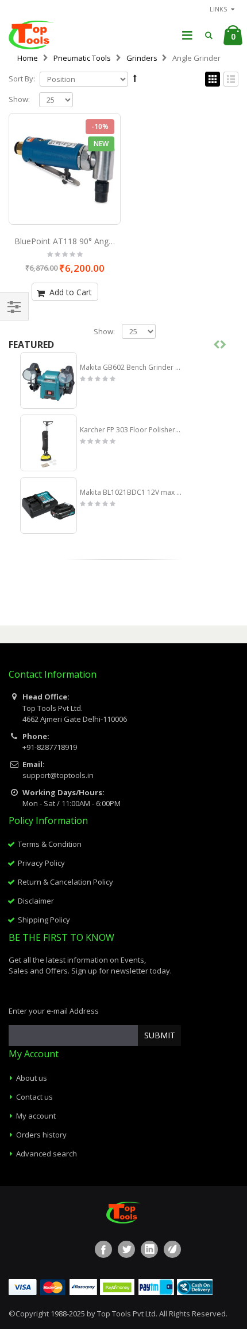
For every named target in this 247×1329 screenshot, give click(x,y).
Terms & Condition (50, 844)
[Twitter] (126, 1249)
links (218, 9)
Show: (19, 99)
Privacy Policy (41, 863)
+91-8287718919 (49, 747)
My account (36, 1116)
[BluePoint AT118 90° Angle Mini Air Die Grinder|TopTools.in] (64, 168)
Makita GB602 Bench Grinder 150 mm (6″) (131, 367)
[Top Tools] (31, 35)
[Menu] (187, 34)
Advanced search (46, 1153)
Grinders (141, 58)
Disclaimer (36, 901)
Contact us (34, 1097)
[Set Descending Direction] (135, 78)
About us (31, 1078)
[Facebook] (103, 1249)
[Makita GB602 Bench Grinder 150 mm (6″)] (48, 380)
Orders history (41, 1134)
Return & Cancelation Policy (65, 882)
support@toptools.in (58, 775)
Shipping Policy (44, 919)
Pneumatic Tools (82, 58)
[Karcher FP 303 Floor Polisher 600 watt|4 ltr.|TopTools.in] (48, 443)
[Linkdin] (149, 1249)
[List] (230, 80)
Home (27, 58)
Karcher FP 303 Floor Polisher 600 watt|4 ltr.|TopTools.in (131, 430)
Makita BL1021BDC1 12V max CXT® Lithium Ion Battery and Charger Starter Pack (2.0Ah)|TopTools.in (131, 492)
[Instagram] (172, 1249)
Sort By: (22, 79)
